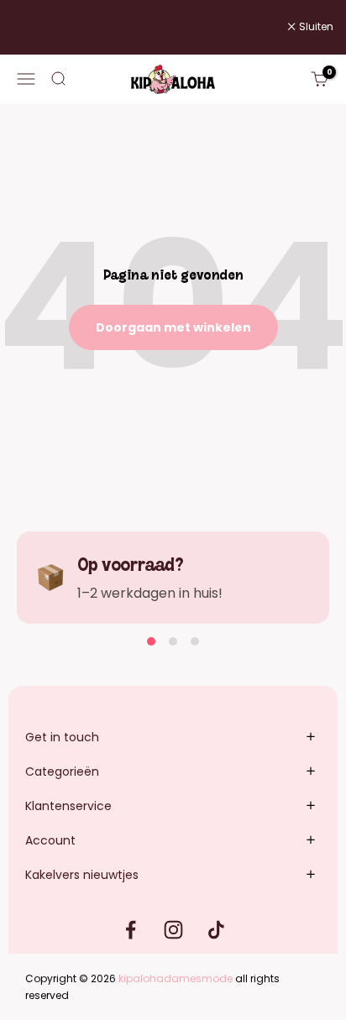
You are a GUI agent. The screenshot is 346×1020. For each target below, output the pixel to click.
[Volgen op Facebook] (130, 929)
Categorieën (62, 771)
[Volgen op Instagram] (173, 929)
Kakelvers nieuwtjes (82, 874)
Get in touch (62, 737)
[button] (151, 641)
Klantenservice (68, 806)
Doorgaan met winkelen (173, 327)
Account (50, 840)
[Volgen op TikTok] (216, 929)
